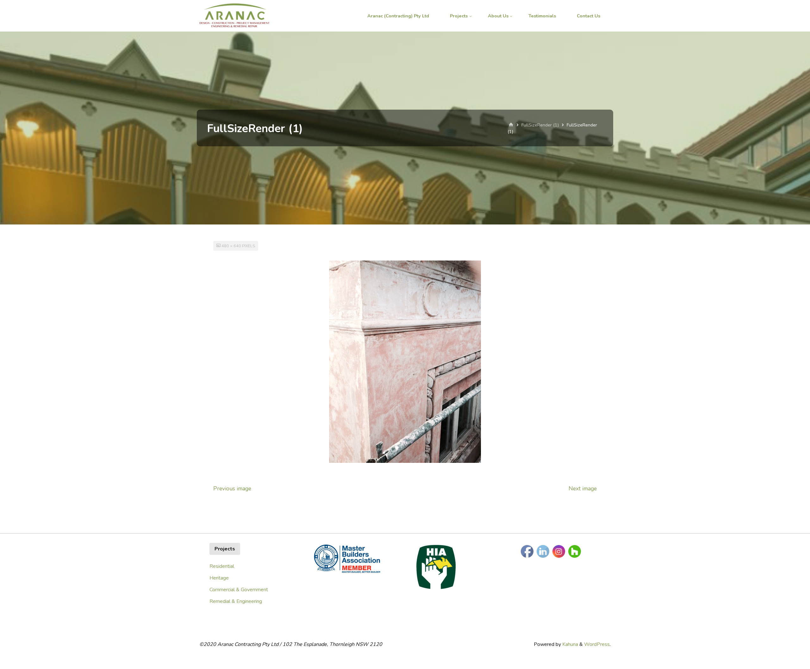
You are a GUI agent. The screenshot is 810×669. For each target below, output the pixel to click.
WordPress (597, 644)
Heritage (219, 577)
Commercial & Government (238, 589)
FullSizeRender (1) (540, 125)
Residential (221, 566)
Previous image (232, 488)
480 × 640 (231, 246)
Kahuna (569, 644)
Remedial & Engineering (235, 601)
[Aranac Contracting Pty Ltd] (234, 15)
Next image (583, 488)
